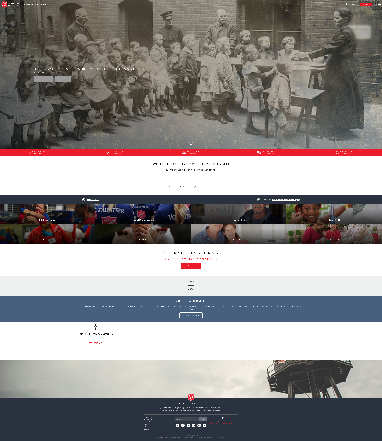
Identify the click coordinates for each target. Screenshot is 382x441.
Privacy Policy (198, 437)
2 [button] (191, 140)
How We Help (148, 419)
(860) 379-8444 (93, 200)
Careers (146, 429)
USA (210, 423)
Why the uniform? (191, 315)
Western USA (232, 423)
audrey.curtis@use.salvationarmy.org (286, 200)
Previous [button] (4, 74)
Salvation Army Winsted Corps (37, 4)
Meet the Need (191, 266)
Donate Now (62, 79)
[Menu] (377, 4)
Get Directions (95, 343)
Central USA (216, 423)
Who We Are (148, 417)
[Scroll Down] (191, 144)
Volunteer (147, 424)
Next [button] (377, 74)
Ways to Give (148, 422)
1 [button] (188, 140)
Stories (191, 288)
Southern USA (224, 423)
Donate (365, 4)
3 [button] (194, 140)
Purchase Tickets (44, 79)
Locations (352, 4)
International (223, 425)
